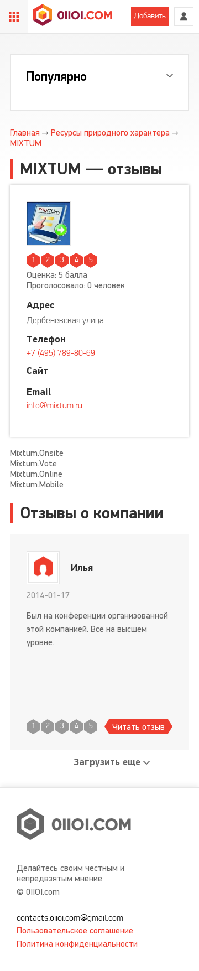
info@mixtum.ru (54, 406)
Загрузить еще (107, 762)
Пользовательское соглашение (75, 930)
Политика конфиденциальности (77, 943)
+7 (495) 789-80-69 (61, 353)
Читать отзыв (138, 726)
